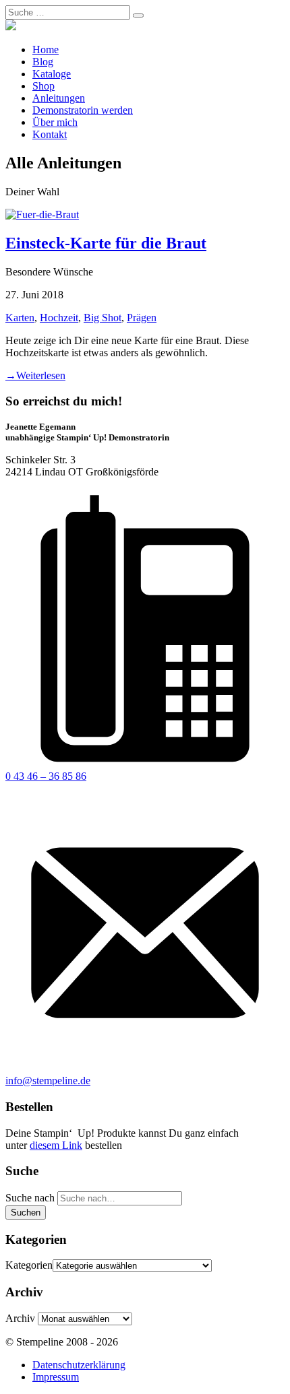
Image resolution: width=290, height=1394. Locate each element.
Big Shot (102, 317)
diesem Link (56, 1145)
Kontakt (49, 134)
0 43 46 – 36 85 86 (45, 776)
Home (45, 49)
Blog (42, 61)
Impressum (55, 1377)
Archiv (20, 1318)
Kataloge (51, 73)
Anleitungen (58, 98)
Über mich (55, 122)
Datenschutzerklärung (78, 1364)
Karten (19, 317)
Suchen (25, 1212)
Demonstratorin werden (82, 110)
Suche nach (30, 1197)
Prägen (141, 317)
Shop (43, 86)
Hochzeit (59, 317)
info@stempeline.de (47, 1080)
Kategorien (29, 1265)
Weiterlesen (35, 375)
